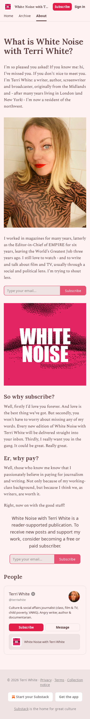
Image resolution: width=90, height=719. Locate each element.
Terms (59, 680)
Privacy (46, 680)
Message (62, 627)
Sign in (80, 7)
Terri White (19, 594)
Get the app (68, 696)
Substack (21, 708)
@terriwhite (17, 600)
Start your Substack (32, 696)
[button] (8, 16)
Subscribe (62, 7)
